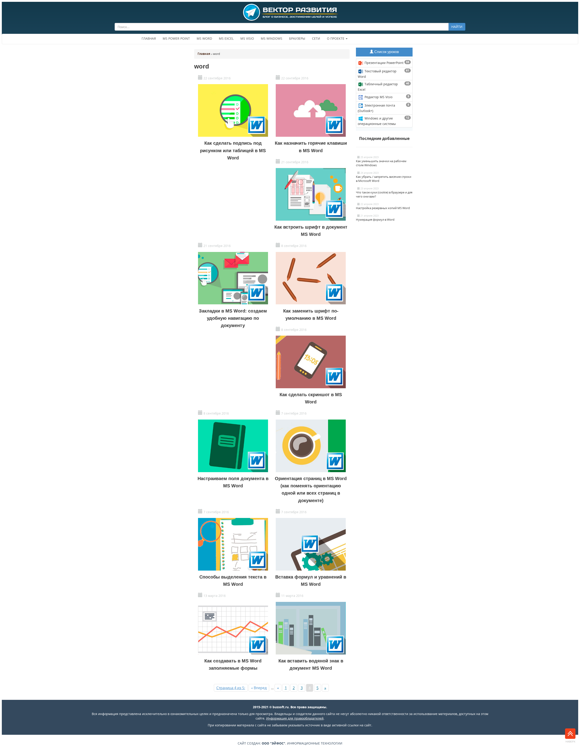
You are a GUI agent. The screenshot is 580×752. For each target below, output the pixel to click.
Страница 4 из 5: (230, 687)
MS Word (204, 38)
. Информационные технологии (302, 743)
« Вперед (259, 687)
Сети (316, 38)
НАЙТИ (456, 26)
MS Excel (226, 38)
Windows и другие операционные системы (383, 121)
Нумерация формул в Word (375, 220)
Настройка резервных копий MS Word (383, 208)
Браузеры (297, 38)
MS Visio (247, 38)
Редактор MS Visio (386, 96)
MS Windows (271, 38)
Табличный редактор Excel (383, 86)
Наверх (570, 741)
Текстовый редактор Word (383, 73)
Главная (149, 38)
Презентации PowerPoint (386, 62)
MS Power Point (176, 38)
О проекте (336, 38)
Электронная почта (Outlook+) (383, 108)
